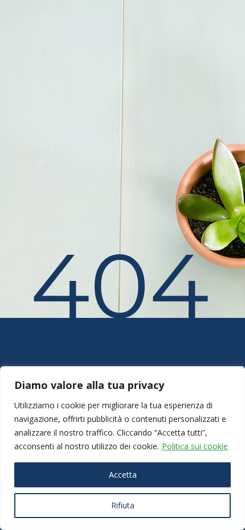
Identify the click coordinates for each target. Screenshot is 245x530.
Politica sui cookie (195, 446)
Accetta (123, 474)
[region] (122, 448)
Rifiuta (122, 505)
